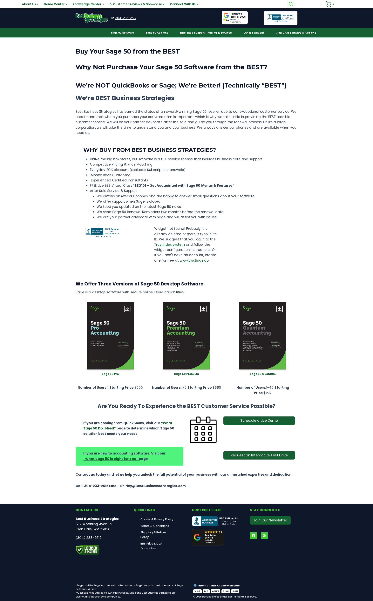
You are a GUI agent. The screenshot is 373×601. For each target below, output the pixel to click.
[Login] (321, 4)
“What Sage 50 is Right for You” (111, 458)
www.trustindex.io (194, 260)
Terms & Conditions (154, 526)
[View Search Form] (291, 4)
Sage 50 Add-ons (157, 32)
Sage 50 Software (122, 32)
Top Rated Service (210, 536)
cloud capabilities (168, 292)
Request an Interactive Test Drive (259, 455)
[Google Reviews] (264, 535)
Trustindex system (169, 244)
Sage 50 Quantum (263, 374)
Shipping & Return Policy (153, 534)
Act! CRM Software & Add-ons (296, 32)
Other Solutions (254, 32)
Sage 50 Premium (186, 374)
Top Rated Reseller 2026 (238, 15)
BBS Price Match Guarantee (151, 545)
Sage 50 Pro (110, 374)
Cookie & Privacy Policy (156, 519)
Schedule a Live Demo (259, 420)
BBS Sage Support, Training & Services (206, 32)
